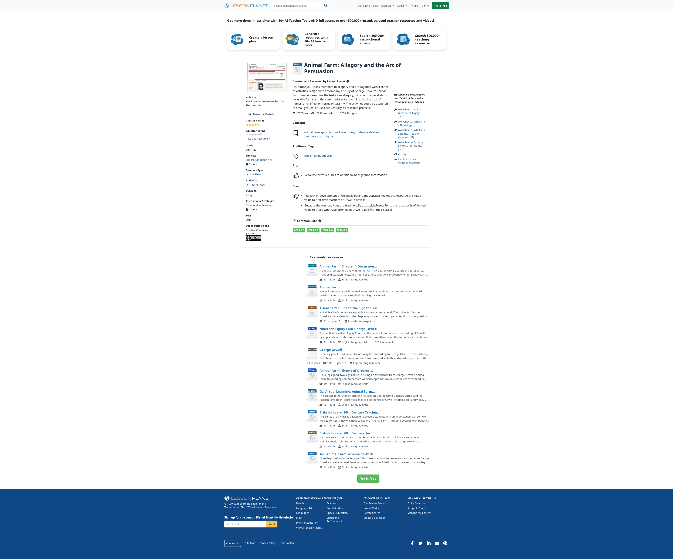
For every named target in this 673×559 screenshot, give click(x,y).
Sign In (425, 5)
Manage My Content (419, 512)
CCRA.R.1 (299, 230)
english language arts (318, 156)
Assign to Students (418, 508)
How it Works (371, 508)
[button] (266, 138)
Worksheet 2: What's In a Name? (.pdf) (411, 123)
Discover (386, 5)
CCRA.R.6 (342, 230)
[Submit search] (325, 5)
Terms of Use (287, 543)
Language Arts (304, 508)
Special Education (337, 512)
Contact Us (232, 543)
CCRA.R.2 (313, 230)
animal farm (312, 132)
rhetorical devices (367, 132)
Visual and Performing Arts (336, 519)
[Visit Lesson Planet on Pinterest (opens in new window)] (445, 543)
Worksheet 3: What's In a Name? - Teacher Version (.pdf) (411, 133)
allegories (347, 132)
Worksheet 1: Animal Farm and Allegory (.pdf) (410, 113)
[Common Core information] (319, 220)
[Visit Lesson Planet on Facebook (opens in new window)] (412, 543)
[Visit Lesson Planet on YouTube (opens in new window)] (436, 543)
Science (331, 503)
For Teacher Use (255, 184)
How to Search (371, 512)
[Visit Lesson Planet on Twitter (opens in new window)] (420, 543)
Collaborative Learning (259, 205)
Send (272, 524)
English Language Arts (259, 159)
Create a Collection (374, 517)
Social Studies (335, 508)
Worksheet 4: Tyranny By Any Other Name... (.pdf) (410, 145)
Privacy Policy (267, 543)
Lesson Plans (253, 174)
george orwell (330, 132)
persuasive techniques (319, 136)
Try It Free (440, 5)
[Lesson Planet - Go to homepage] (248, 5)
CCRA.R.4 (327, 230)
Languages (302, 512)
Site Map (250, 543)
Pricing (414, 5)
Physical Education (307, 522)
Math (299, 517)
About (400, 5)
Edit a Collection (416, 503)
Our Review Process (375, 503)
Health (300, 503)
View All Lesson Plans (309, 527)
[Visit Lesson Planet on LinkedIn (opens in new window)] (428, 543)
